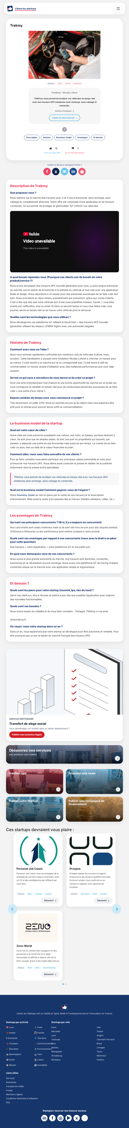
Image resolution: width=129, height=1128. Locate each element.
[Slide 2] (66, 984)
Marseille (55, 1031)
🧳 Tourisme (40, 1038)
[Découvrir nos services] (117, 758)
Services (10, 1078)
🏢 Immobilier (40, 1065)
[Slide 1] (63, 984)
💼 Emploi (10, 1032)
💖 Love (10, 1027)
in (73, 171)
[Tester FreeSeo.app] (58, 789)
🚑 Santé (10, 1059)
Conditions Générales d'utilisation (22, 1098)
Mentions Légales (14, 1094)
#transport (77, 83)
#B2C (60, 83)
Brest (99, 1043)
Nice (53, 1043)
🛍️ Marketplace (13, 1054)
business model (26, 495)
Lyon (53, 1035)
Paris (53, 1027)
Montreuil (101, 1055)
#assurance (85, 894)
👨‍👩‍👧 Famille (39, 1032)
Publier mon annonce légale (27, 734)
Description (31, 137)
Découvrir (49, 900)
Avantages (82, 137)
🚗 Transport (12, 1043)
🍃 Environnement (43, 1049)
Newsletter (11, 1082)
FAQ (8, 1102)
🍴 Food (38, 1027)
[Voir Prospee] (91, 850)
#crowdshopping (49, 968)
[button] (50, 148)
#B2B (95, 894)
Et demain (98, 137)
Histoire (47, 137)
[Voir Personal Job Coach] (37, 850)
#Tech (68, 83)
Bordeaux (56, 1059)
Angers (100, 1035)
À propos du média (15, 1086)
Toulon (100, 1031)
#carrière (39, 894)
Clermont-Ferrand (105, 1039)
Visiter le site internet (63, 117)
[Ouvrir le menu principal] (118, 8)
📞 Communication (43, 1043)
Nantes (54, 1047)
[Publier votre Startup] (58, 817)
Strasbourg (56, 1055)
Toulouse (55, 1039)
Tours (99, 1051)
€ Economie (11, 1038)
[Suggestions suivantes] (116, 909)
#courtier (103, 894)
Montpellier (56, 1051)
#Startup (51, 83)
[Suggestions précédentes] (12, 909)
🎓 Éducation (12, 1049)
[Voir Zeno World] (38, 928)
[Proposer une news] (118, 789)
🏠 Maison (11, 1065)
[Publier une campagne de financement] (118, 817)
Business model (64, 137)
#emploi (48, 894)
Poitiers (100, 1059)
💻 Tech (38, 1054)
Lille (99, 1027)
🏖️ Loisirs (39, 1059)
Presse (9, 1090)
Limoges (101, 1047)
